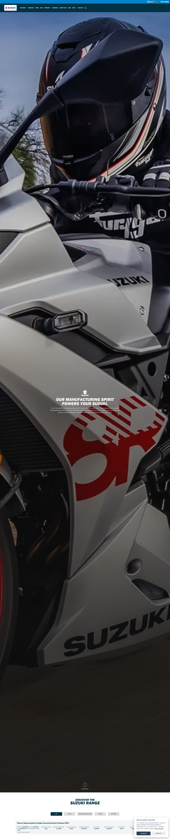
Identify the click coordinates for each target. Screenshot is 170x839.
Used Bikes (31, 7)
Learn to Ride (63, 7)
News (69, 7)
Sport (69, 814)
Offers (37, 7)
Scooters (113, 814)
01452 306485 (165, 2)
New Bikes (23, 7)
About (74, 7)
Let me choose (158, 828)
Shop (41, 7)
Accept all (143, 833)
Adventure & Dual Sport (85, 814)
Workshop (47, 7)
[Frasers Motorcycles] (152, 1)
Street (100, 814)
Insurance (55, 7)
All (56, 814)
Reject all (158, 833)
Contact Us (80, 7)
